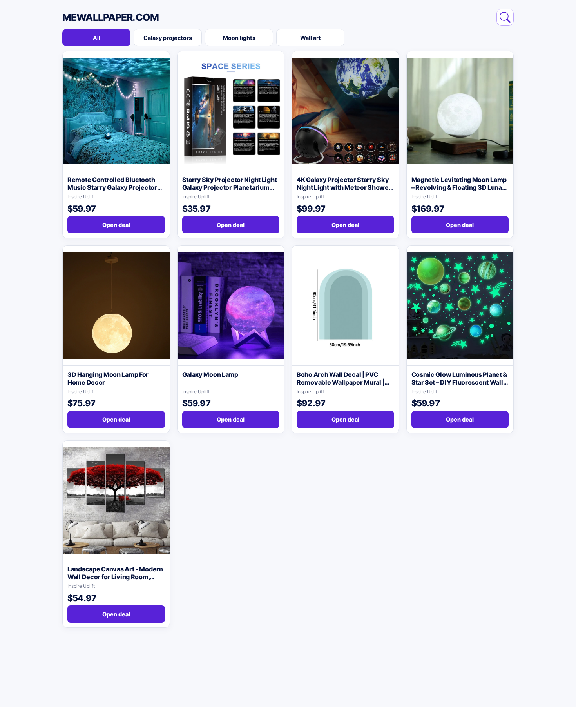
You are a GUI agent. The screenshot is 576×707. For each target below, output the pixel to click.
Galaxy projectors (167, 38)
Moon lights (239, 38)
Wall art (310, 38)
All (96, 38)
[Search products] (505, 17)
